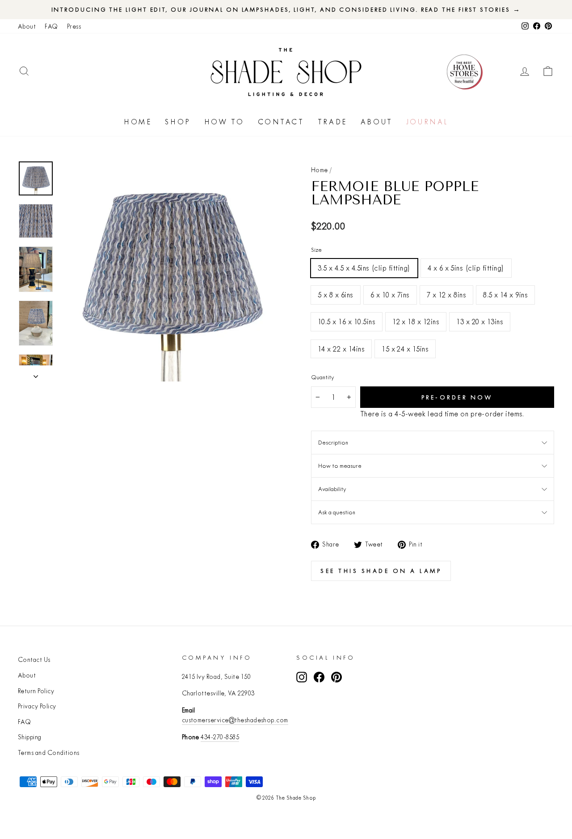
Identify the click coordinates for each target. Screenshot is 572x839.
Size (316, 249)
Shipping (30, 737)
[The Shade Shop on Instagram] (301, 677)
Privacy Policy (37, 706)
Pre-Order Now (457, 397)
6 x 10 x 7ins (390, 294)
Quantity (322, 377)
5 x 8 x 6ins (335, 294)
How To (224, 121)
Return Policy (36, 691)
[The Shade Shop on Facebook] (319, 677)
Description (333, 442)
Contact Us (34, 660)
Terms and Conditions (49, 753)
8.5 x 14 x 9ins (505, 294)
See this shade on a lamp (381, 570)
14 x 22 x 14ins (341, 348)
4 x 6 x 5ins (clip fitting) (466, 267)
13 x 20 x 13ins (479, 321)
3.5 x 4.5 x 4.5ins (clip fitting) (364, 267)
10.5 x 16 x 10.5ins (346, 321)
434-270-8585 (220, 737)
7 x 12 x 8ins (446, 294)
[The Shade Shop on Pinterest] (336, 677)
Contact (281, 121)
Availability (332, 488)
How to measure (340, 465)
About (27, 26)
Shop (177, 121)
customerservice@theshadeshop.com (235, 720)
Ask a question (336, 512)
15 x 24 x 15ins (405, 348)
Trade (332, 121)
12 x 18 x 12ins (415, 321)
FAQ (51, 26)
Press (74, 26)
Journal (427, 121)
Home (137, 121)
